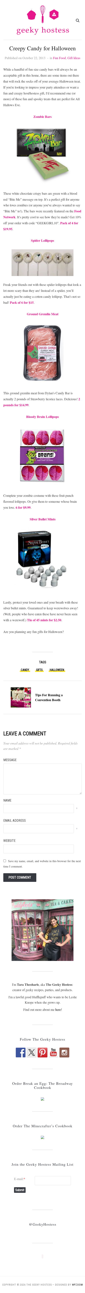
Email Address (14, 821)
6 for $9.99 (23, 507)
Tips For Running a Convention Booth (49, 697)
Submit (19, 1190)
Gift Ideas (73, 58)
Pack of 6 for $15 (22, 302)
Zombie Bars (42, 116)
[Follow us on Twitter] (32, 1052)
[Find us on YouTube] (53, 1052)
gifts (39, 670)
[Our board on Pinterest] (42, 1052)
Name (7, 800)
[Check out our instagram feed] (64, 1052)
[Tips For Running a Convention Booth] (20, 697)
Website (9, 841)
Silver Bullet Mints (42, 519)
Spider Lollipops (42, 240)
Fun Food (59, 58)
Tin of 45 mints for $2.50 (44, 620)
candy (25, 670)
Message (10, 760)
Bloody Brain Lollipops (42, 416)
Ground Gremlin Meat (42, 314)
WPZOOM (77, 1284)
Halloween (57, 670)
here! (58, 1009)
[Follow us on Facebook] (21, 1052)
